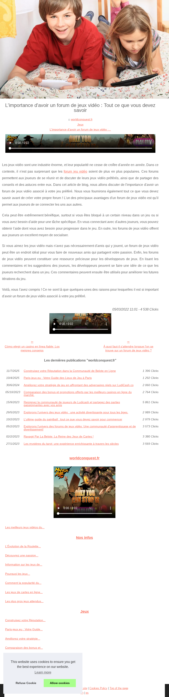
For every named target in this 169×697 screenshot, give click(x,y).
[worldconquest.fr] (84, 49)
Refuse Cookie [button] (26, 683)
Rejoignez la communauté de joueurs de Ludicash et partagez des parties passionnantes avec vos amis (72, 404)
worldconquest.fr (82, 119)
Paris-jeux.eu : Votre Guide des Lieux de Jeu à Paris (58, 377)
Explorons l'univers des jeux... (24, 666)
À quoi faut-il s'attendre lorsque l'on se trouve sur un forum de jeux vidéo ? (128, 348)
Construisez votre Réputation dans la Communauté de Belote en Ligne (70, 370)
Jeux (80, 124)
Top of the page (119, 688)
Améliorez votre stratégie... (22, 638)
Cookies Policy (98, 688)
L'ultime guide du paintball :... (24, 675)
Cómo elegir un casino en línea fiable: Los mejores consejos (32, 348)
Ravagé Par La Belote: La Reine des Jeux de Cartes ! (59, 436)
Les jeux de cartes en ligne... (24, 592)
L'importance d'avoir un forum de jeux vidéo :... (80, 129)
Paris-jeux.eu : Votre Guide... (24, 629)
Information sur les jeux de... (23, 564)
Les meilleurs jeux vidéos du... (25, 527)
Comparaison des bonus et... (24, 647)
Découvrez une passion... (21, 555)
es (87, 692)
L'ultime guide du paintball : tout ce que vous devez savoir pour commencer (73, 419)
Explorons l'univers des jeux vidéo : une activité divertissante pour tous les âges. (76, 412)
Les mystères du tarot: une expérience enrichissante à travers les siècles (71, 443)
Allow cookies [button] (60, 683)
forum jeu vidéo (75, 171)
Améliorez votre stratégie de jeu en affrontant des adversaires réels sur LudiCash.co (79, 385)
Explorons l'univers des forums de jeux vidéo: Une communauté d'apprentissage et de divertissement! (80, 428)
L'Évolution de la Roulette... (23, 546)
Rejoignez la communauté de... (25, 657)
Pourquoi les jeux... (17, 573)
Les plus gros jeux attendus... (24, 601)
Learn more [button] (43, 672)
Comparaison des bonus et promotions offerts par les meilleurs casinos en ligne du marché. (78, 394)
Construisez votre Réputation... (25, 620)
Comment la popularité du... (23, 582)
